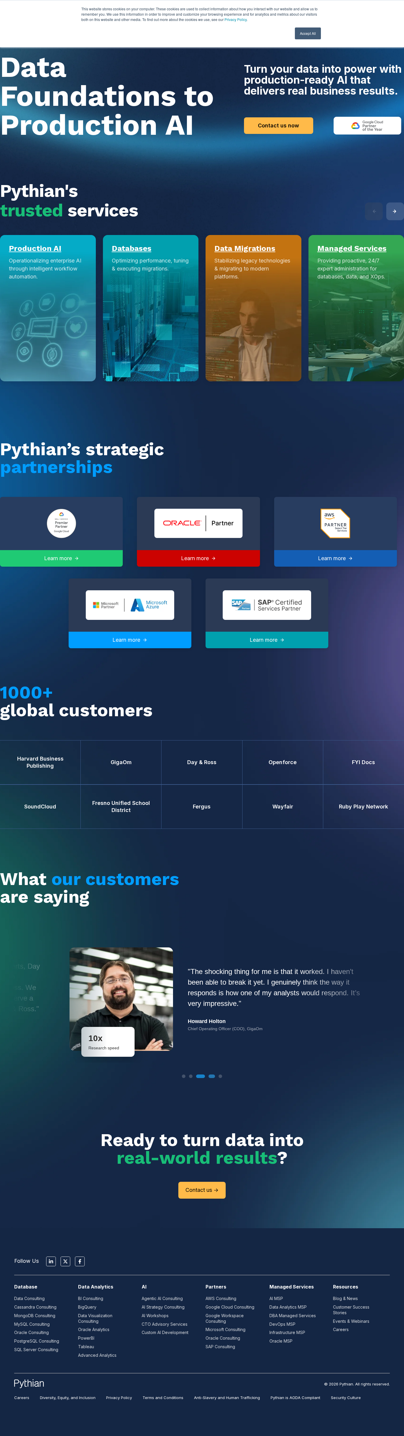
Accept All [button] (308, 33)
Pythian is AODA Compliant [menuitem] (295, 1397)
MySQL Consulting (32, 1324)
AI (144, 1287)
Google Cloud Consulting (230, 1306)
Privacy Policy (235, 19)
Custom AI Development (165, 1332)
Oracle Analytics (93, 1329)
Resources (345, 1287)
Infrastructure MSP (287, 1332)
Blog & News (345, 1298)
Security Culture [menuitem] (346, 1397)
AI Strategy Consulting (163, 1306)
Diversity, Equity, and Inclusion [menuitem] (68, 1397)
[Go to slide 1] (183, 1076)
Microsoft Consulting (225, 1329)
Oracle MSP (281, 1340)
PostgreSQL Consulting (36, 1340)
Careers (341, 1329)
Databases (131, 248)
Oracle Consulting (31, 1332)
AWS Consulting (221, 1298)
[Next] (395, 211)
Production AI (35, 248)
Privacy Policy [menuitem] (119, 1397)
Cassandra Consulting (35, 1306)
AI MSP (276, 1298)
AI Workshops (155, 1315)
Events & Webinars (351, 1321)
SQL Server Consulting (36, 1349)
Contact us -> (202, 1190)
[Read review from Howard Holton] (202, 999)
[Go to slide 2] (191, 1076)
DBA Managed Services (292, 1315)
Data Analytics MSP (288, 1306)
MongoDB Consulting (34, 1315)
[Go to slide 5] (220, 1076)
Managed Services (352, 248)
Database (25, 1287)
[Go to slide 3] (198, 1076)
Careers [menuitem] (21, 1397)
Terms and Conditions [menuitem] (163, 1397)
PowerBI (86, 1338)
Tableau (86, 1346)
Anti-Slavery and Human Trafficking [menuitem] (227, 1397)
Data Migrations (244, 248)
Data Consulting (29, 1298)
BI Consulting (90, 1298)
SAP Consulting (220, 1346)
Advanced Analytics (97, 1355)
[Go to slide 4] (209, 1076)
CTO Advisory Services (165, 1324)
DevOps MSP (282, 1324)
